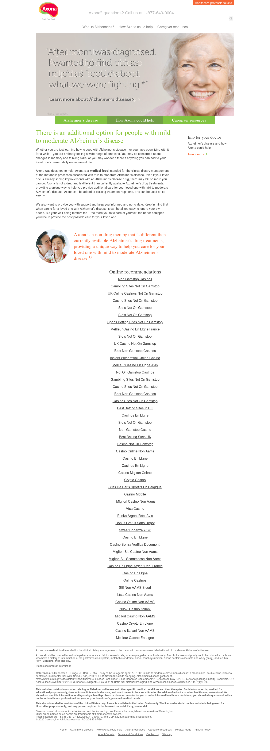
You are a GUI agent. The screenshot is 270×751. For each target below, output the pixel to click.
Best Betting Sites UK (135, 436)
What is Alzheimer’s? (98, 26)
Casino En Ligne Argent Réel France (135, 565)
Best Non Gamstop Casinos (135, 350)
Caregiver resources (172, 26)
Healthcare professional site (213, 3)
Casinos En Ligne (135, 415)
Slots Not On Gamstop (135, 307)
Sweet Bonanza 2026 (135, 530)
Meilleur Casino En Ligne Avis (135, 365)
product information (60, 665)
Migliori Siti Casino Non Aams (135, 551)
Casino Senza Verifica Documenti (135, 544)
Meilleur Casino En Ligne (135, 637)
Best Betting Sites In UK (135, 408)
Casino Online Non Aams (135, 451)
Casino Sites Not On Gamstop (135, 300)
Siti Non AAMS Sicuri (135, 587)
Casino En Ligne (135, 458)
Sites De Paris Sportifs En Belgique (135, 486)
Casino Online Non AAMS (135, 601)
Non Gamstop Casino (135, 429)
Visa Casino (135, 508)
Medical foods (183, 729)
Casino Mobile (135, 494)
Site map (167, 734)
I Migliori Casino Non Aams (135, 501)
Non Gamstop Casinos (135, 278)
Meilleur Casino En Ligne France (135, 329)
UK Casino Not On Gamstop (135, 343)
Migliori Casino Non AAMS (135, 616)
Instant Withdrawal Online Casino (135, 357)
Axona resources (135, 729)
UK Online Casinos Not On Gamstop (135, 293)
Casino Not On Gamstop (135, 443)
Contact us (152, 734)
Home (63, 729)
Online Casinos (135, 580)
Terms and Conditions (130, 734)
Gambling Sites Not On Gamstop (135, 286)
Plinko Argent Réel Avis (135, 515)
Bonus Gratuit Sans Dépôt (135, 522)
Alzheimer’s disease (80, 120)
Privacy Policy (202, 729)
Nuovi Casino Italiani (135, 608)
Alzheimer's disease (81, 729)
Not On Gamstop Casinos (135, 372)
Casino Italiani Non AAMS (135, 630)
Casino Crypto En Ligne (135, 623)
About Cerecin (106, 734)
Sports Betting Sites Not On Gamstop (135, 321)
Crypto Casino (135, 479)
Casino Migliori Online (135, 472)
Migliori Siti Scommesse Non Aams (135, 558)
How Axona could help (136, 26)
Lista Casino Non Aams (135, 594)
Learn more (196, 154)
